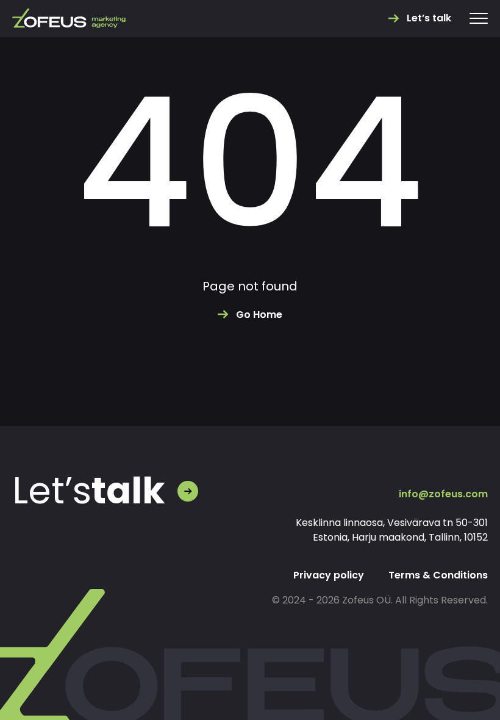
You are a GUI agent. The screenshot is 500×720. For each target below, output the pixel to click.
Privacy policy (328, 575)
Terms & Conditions (438, 575)
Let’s (88, 490)
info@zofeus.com (443, 494)
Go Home (259, 314)
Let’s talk (429, 18)
